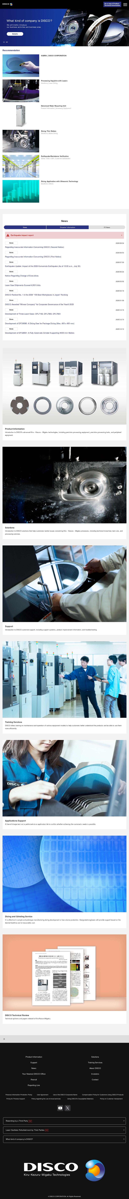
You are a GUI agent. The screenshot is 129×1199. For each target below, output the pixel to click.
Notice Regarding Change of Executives (22, 275)
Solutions (95, 1056)
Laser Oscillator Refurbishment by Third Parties (25, 1130)
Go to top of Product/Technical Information (112, 4)
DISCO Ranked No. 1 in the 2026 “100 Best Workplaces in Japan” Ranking (36, 294)
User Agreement (42, 1095)
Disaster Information (67, 227)
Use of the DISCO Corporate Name (65, 1095)
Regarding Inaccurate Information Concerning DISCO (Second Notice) (34, 247)
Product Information (34, 1056)
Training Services (95, 1062)
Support (33, 1062)
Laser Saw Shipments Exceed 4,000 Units (23, 285)
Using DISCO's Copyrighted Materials (80, 1099)
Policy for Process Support (15, 1099)
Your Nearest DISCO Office (33, 1073)
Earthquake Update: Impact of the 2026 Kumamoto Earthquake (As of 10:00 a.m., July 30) (42, 266)
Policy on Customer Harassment (111, 1099)
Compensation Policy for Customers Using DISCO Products (102, 1095)
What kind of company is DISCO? (19, 1139)
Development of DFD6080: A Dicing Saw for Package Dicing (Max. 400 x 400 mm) (39, 323)
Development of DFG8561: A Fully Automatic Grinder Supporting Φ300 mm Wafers (39, 332)
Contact (95, 1079)
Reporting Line (34, 1085)
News (25, 227)
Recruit (34, 1079)
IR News (107, 227)
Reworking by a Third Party (17, 1121)
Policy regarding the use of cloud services (46, 1099)
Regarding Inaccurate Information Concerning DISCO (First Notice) (33, 256)
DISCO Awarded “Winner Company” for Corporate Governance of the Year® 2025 (39, 304)
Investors (95, 1073)
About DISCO (95, 1068)
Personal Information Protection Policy (19, 1095)
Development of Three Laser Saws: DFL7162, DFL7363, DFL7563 (32, 313)
